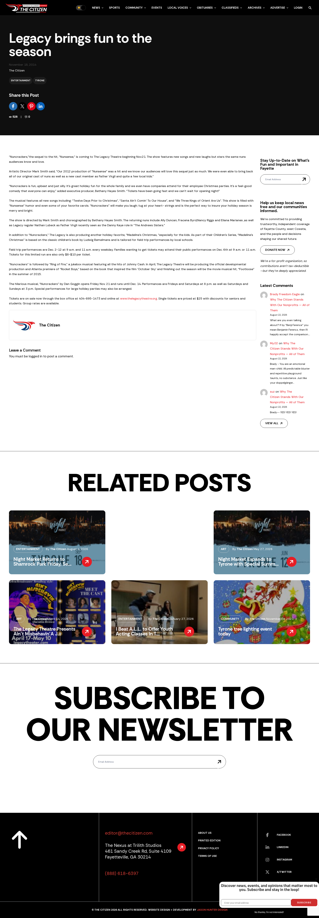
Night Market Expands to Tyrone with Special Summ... (248, 561)
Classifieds (230, 7)
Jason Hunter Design (212, 910)
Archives (254, 7)
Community (134, 7)
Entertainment (21, 80)
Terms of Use (207, 856)
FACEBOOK (284, 835)
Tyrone (40, 80)
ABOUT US (205, 833)
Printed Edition (209, 840)
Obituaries (205, 7)
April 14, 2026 (58, 619)
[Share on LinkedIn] (40, 106)
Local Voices (178, 7)
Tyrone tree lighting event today (245, 631)
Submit (304, 179)
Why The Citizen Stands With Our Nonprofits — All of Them (290, 305)
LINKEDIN (282, 847)
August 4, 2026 (77, 549)
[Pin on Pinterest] (31, 106)
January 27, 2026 (181, 619)
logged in (35, 356)
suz (272, 392)
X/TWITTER (284, 872)
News (96, 7)
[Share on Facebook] (13, 106)
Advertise (277, 7)
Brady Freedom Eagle (285, 294)
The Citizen (17, 70)
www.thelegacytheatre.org (138, 299)
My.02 (274, 343)
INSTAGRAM (284, 859)
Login (298, 7)
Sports (114, 7)
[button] (101, 7)
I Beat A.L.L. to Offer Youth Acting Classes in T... (144, 631)
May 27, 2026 (263, 549)
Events (157, 7)
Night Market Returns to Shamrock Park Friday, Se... (42, 561)
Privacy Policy (208, 848)
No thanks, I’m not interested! (269, 912)
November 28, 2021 (280, 619)
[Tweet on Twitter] (22, 106)
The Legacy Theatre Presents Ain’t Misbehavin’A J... (44, 631)
